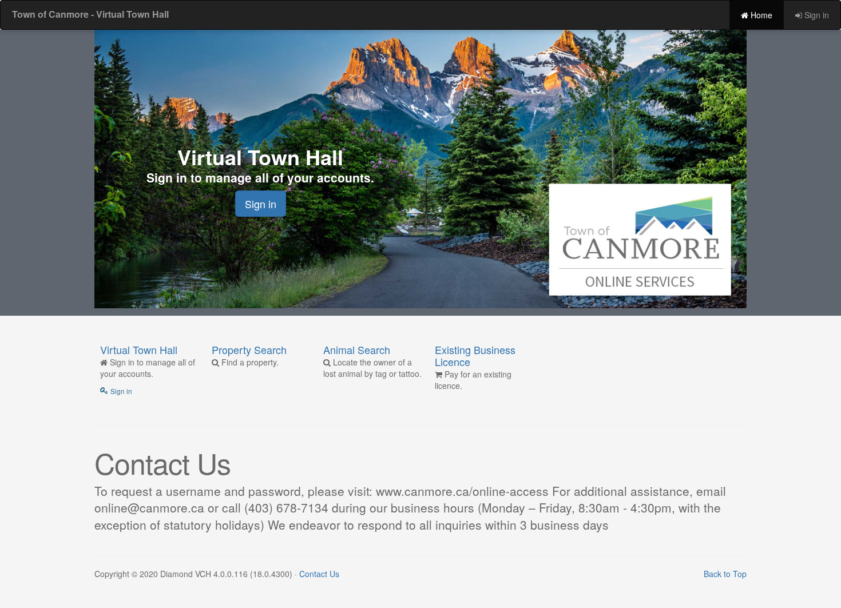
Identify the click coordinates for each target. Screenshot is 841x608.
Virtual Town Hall (138, 349)
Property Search (249, 349)
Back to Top (725, 573)
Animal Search (356, 349)
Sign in (815, 15)
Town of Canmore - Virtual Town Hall (90, 14)
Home (760, 15)
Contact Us (319, 573)
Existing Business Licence (475, 355)
